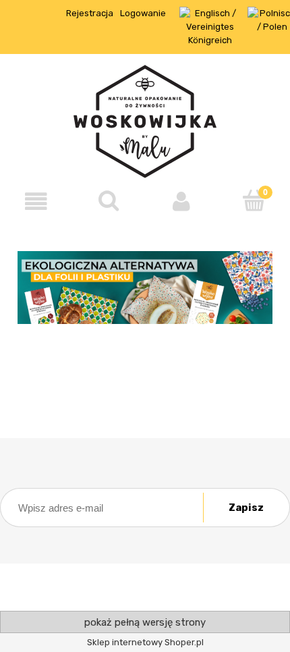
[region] (145, 288)
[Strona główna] (145, 120)
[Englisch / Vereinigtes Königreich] (210, 26)
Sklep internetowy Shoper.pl (145, 642)
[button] (36, 201)
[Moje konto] (181, 201)
